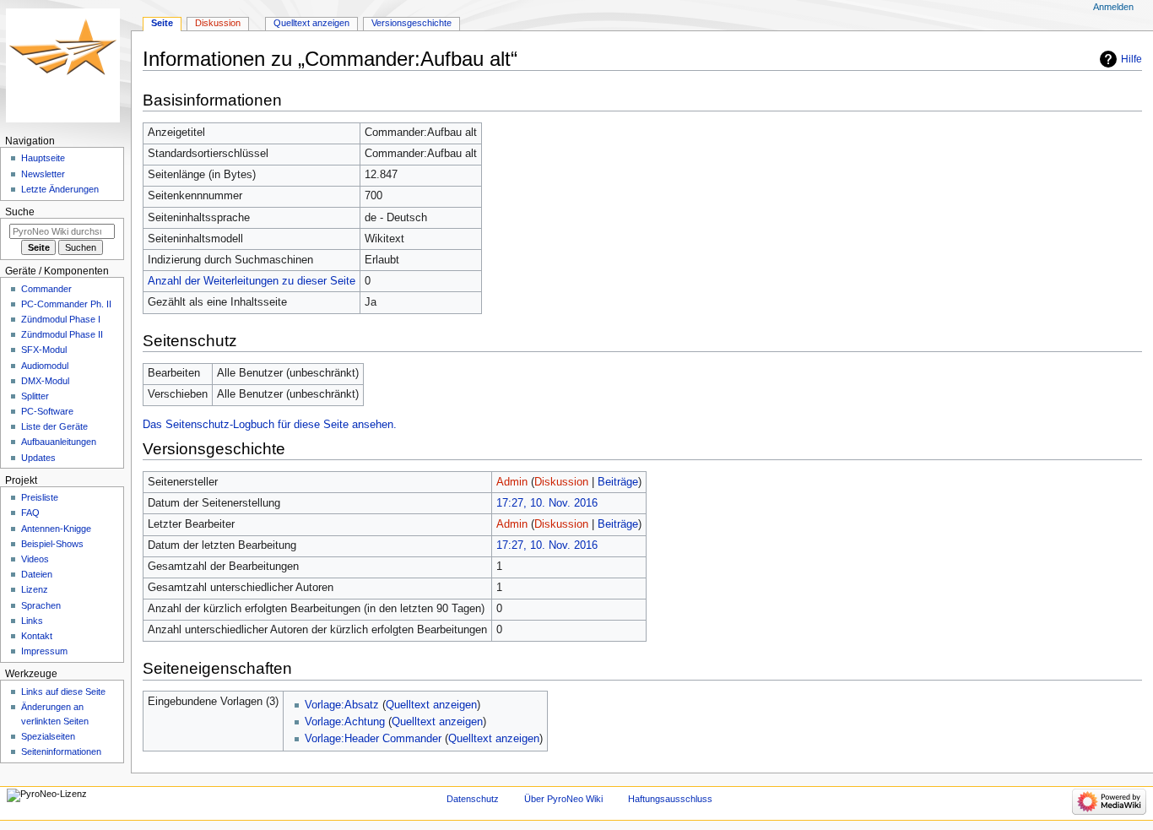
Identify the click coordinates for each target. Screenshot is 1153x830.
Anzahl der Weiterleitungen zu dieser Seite (251, 281)
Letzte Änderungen (60, 189)
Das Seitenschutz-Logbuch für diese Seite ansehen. (270, 425)
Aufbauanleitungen (58, 442)
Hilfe (1131, 59)
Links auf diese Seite (63, 691)
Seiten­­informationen (61, 751)
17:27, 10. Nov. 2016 (547, 503)
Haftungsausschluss (670, 799)
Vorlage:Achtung (345, 722)
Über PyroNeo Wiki (563, 799)
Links (32, 621)
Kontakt (36, 636)
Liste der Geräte (54, 426)
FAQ (30, 512)
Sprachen (41, 605)
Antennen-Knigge (56, 528)
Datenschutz (473, 799)
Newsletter (43, 174)
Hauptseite (43, 158)
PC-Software (47, 411)
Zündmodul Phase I (60, 319)
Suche (20, 212)
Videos (35, 559)
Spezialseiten (48, 736)
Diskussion (561, 482)
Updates (38, 458)
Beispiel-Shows (52, 544)
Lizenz (34, 589)
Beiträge (618, 482)
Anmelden (1113, 7)
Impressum (44, 651)
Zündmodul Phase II (62, 334)
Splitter (35, 396)
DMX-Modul (45, 381)
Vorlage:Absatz (342, 705)
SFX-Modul (44, 349)
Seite (162, 23)
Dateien (36, 574)
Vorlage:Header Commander (373, 739)
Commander (46, 289)
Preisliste (39, 497)
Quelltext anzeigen (431, 705)
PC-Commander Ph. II (66, 304)
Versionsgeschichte (411, 23)
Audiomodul (44, 366)
